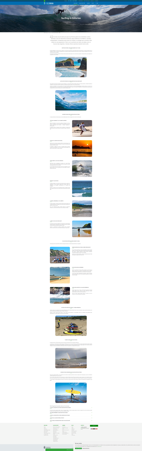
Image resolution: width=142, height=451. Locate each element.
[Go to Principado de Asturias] (47, 447)
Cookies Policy (100, 446)
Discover (45, 425)
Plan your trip (55, 425)
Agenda (63, 425)
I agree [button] (77, 448)
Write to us (94, 425)
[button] (71, 408)
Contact (82, 425)
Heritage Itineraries (55, 441)
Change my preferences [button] (86, 448)
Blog (72, 425)
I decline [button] (80, 448)
